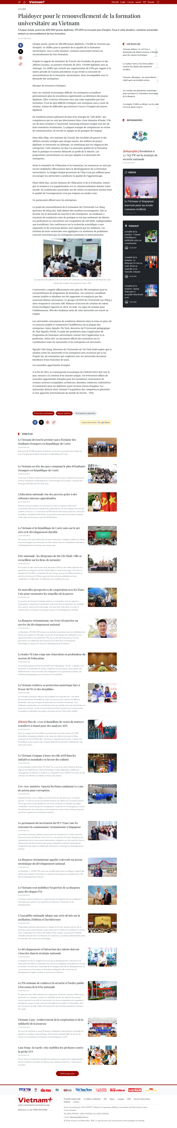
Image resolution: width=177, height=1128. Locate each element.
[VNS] (83, 1090)
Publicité (67, 1102)
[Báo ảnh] (135, 1090)
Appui (112, 1099)
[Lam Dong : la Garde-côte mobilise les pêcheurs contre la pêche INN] (102, 1055)
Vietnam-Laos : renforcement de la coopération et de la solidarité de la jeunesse (50, 1021)
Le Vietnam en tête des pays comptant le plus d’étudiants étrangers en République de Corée (51, 468)
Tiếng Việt (115, 2)
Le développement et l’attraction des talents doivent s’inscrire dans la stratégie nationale (48, 951)
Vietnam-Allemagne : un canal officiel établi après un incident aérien (139, 78)
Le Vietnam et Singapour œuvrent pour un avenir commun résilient (139, 205)
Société (22, 9)
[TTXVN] (25, 1090)
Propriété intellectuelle (72, 1099)
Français (130, 2)
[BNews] (57, 1090)
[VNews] (35, 1090)
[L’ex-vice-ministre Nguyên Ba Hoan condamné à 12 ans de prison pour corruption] (102, 794)
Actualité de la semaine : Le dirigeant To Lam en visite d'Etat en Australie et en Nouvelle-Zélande (133, 264)
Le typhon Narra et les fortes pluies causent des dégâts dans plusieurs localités (138, 66)
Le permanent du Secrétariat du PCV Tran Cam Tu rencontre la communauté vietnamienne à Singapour (49, 825)
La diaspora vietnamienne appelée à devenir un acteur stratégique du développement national (50, 861)
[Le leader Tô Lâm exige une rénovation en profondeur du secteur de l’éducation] (102, 662)
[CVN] (101, 1090)
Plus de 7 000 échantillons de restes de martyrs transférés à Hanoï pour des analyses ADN (51, 723)
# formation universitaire (43, 413)
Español (138, 2)
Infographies (134, 120)
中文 (144, 2)
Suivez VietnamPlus (89, 422)
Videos (132, 172)
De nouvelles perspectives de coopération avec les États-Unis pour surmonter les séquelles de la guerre (51, 591)
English (123, 2)
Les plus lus (133, 44)
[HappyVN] (151, 1090)
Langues (121, 1099)
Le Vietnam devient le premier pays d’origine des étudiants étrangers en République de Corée (47, 441)
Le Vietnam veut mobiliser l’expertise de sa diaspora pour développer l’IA (49, 889)
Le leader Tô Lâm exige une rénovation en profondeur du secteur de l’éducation (51, 656)
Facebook (20, 45)
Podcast (134, 225)
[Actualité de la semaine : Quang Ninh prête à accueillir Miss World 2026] (151, 290)
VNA (129, 1099)
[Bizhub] (67, 1090)
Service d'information (142, 1099)
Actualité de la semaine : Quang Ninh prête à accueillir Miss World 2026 (134, 292)
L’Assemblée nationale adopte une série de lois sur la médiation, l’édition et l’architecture (49, 917)
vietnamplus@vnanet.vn (79, 1117)
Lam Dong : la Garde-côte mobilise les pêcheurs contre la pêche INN (50, 1049)
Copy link (20, 64)
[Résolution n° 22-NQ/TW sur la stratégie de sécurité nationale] (141, 136)
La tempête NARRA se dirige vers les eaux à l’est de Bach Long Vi (141, 105)
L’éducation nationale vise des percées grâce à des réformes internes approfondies (47, 496)
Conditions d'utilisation (92, 1099)
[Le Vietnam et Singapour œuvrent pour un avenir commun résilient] (141, 187)
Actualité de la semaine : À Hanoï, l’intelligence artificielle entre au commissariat (133, 237)
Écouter (133, 248)
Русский (151, 2)
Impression (20, 57)
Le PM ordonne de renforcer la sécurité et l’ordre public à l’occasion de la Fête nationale (51, 985)
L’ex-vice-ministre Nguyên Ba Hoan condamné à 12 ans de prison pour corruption (50, 788)
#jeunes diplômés (64, 413)
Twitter (20, 51)
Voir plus (27, 433)
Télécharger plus (67, 1073)
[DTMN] (117, 1090)
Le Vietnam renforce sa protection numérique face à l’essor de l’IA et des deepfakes (49, 687)
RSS (105, 1099)
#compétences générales (85, 413)
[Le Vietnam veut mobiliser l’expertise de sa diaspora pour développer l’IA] (102, 895)
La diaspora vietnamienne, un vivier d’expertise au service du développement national (48, 622)
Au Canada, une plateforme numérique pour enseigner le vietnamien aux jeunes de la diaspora (140, 93)
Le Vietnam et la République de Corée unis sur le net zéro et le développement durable (49, 530)
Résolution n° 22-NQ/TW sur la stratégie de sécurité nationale (140, 155)
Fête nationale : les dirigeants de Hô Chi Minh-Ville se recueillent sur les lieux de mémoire (50, 558)
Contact (76, 1102)
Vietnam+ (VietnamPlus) (37, 2)
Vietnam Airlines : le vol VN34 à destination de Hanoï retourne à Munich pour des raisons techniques (140, 52)
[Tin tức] (46, 1090)
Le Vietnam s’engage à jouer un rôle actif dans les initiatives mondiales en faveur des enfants (47, 757)
